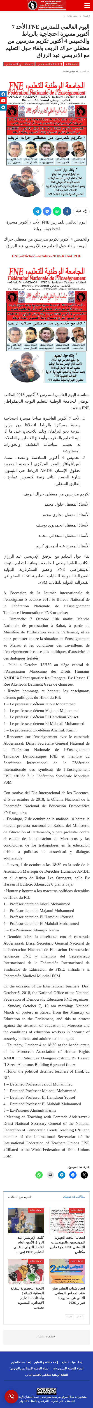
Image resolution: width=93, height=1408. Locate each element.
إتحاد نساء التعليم (20, 1362)
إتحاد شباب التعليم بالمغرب (49, 64)
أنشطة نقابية (71, 64)
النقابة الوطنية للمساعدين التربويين (29, 1368)
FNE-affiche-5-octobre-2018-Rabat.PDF (46, 256)
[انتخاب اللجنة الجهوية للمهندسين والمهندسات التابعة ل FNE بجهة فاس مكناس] (67, 1220)
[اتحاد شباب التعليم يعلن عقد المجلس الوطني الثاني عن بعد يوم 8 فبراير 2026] (67, 1271)
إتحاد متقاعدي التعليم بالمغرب (19, 64)
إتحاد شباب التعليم (72, 1362)
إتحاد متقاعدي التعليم (46, 1362)
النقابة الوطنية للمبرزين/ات (68, 1368)
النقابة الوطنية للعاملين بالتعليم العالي (46, 1374)
